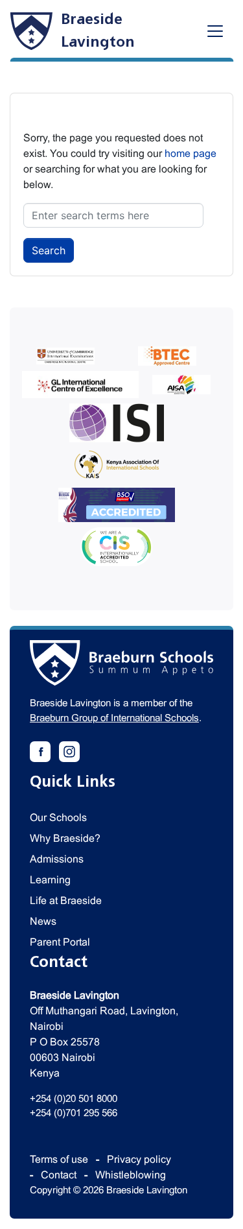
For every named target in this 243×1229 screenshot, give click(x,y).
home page (190, 153)
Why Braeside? (65, 838)
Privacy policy (139, 1159)
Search (48, 250)
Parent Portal (60, 942)
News (43, 921)
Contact (58, 1174)
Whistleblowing (130, 1174)
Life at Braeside (66, 900)
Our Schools (58, 817)
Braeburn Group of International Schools (114, 717)
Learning (50, 879)
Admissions (57, 859)
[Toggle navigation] (215, 31)
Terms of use (59, 1159)
